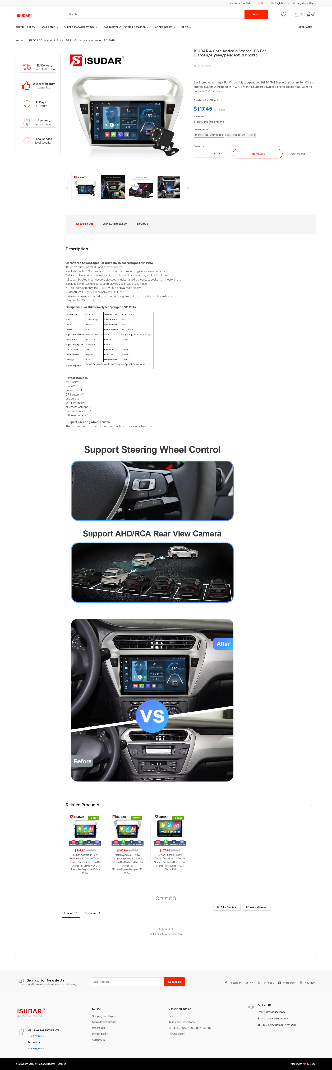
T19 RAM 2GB (217, 122)
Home (19, 40)
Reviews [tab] (142, 224)
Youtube (309, 982)
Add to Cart (258, 153)
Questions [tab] (90, 913)
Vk (251, 982)
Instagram (289, 982)
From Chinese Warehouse (240, 135)
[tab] (115, 224)
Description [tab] (84, 224)
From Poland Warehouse (209, 135)
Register (301, 3)
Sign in (312, 3)
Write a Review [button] (258, 907)
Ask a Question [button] (229, 907)
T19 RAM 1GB (201, 122)
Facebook (235, 982)
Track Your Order (243, 3)
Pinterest (268, 982)
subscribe (174, 981)
